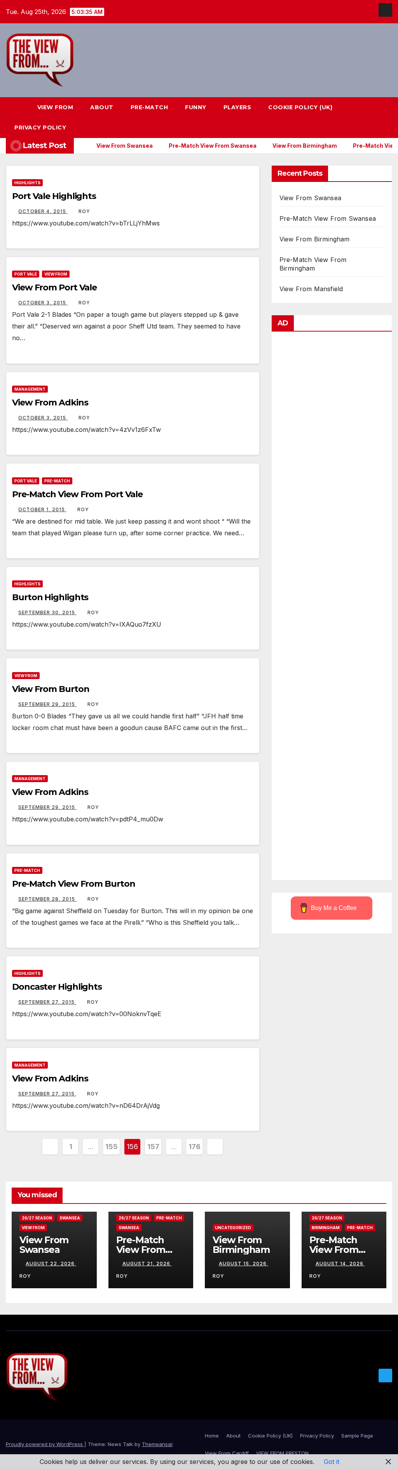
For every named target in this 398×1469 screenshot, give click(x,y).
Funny (195, 107)
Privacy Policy (40, 127)
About (101, 107)
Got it (331, 1462)
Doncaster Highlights (57, 987)
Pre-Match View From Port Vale (77, 494)
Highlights (27, 182)
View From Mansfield (311, 289)
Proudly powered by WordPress (45, 1444)
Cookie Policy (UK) (300, 107)
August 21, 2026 (147, 1263)
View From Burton (50, 689)
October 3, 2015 (43, 303)
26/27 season (37, 1218)
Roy (84, 211)
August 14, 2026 (340, 1263)
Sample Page (357, 1435)
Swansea (69, 1218)
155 (111, 1146)
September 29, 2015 (47, 704)
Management (29, 389)
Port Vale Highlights (54, 196)
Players (237, 107)
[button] (372, 117)
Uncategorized (233, 1227)
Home (212, 1435)
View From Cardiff (227, 1453)
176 (194, 1146)
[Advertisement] (331, 607)
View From (55, 107)
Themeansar (157, 1444)
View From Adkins (50, 402)
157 (153, 1146)
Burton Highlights (50, 597)
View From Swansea (310, 198)
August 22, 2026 (51, 1263)
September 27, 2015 (47, 1002)
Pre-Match (149, 107)
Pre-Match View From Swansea (327, 218)
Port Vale (25, 274)
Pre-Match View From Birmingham (338, 1249)
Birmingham (326, 1227)
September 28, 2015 (47, 899)
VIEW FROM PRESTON (282, 1453)
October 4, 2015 (43, 211)
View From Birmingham (314, 239)
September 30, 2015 (47, 612)
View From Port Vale (54, 287)
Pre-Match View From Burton (73, 884)
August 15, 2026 (243, 1263)
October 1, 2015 (42, 509)
